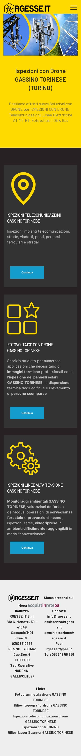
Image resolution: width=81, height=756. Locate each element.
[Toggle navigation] (73, 7)
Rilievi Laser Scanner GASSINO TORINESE (40, 732)
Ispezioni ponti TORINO (40, 727)
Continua (27, 272)
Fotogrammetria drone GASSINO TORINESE (40, 697)
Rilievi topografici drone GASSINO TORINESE (40, 708)
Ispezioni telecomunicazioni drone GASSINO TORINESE (40, 719)
